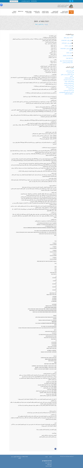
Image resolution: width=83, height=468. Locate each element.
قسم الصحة (70, 88)
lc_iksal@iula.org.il (25, 1)
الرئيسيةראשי (71, 12)
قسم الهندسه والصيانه (69, 77)
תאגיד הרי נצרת (49, 466)
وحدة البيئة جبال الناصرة (68, 90)
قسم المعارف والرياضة (68, 83)
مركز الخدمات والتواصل (67, 55)
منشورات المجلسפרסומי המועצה (45, 12)
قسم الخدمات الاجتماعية (68, 79)
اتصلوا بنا (46, 456)
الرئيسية (46, 24)
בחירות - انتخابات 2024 (68, 37)
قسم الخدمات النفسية (69, 85)
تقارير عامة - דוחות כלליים (67, 43)
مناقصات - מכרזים (68, 45)
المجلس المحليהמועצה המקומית (64, 12)
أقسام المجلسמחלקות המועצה (54, 12)
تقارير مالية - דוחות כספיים (66, 40)
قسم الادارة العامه (69, 70)
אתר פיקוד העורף (69, 58)
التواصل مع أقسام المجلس (14, 1)
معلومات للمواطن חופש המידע (28, 12)
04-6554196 (33, 1)
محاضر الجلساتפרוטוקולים (36, 12)
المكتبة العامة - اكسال (69, 81)
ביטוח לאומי (49, 464)
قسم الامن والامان (69, 86)
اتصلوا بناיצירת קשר (14, 12)
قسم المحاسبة (70, 72)
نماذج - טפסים (69, 52)
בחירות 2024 (20, 11)
